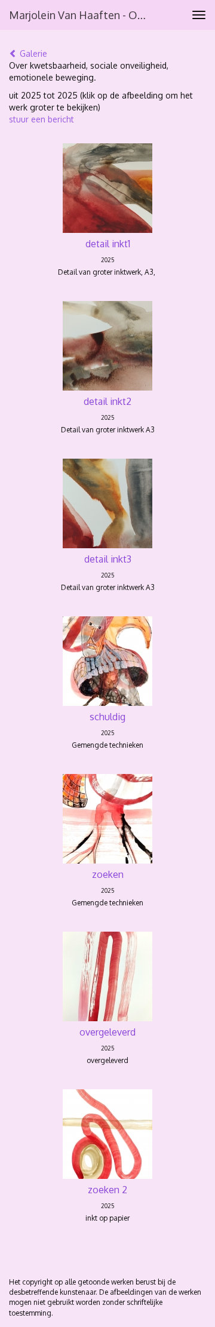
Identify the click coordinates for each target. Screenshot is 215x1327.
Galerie (32, 53)
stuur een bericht (41, 119)
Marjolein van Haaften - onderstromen (82, 14)
